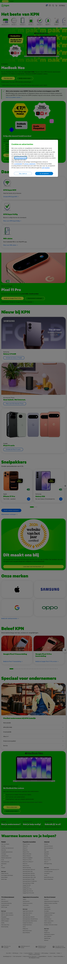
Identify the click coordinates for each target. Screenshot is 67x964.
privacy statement (29, 164)
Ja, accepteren (44, 173)
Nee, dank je (23, 173)
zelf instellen (46, 168)
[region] (33, 158)
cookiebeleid (18, 164)
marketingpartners (20, 158)
